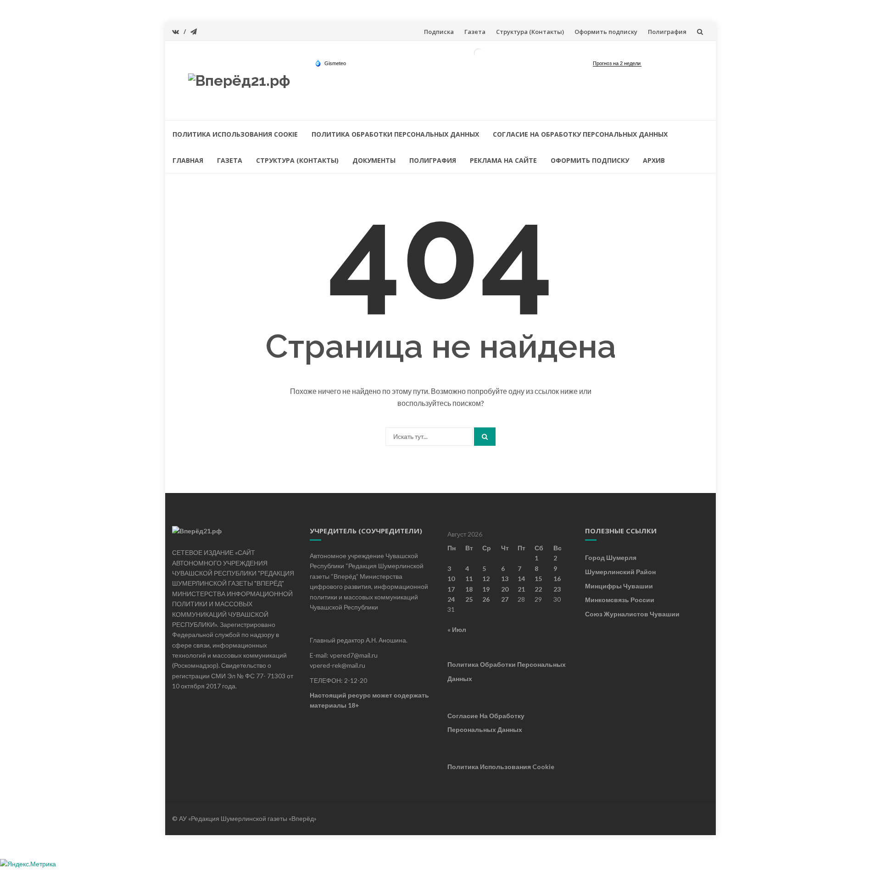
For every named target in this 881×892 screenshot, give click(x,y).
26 (486, 599)
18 (469, 589)
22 (538, 589)
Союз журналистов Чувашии (632, 614)
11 (469, 578)
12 (486, 578)
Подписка (439, 32)
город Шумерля (610, 557)
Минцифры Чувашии (619, 586)
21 (521, 589)
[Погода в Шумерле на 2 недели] (617, 63)
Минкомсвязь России (619, 600)
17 (451, 589)
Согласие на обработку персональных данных (580, 134)
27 (504, 599)
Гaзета (474, 32)
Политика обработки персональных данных (395, 134)
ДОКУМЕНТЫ (374, 160)
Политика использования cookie (235, 134)
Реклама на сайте (503, 160)
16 (557, 578)
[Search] (485, 436)
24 (451, 599)
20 (504, 589)
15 (538, 578)
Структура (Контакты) (530, 32)
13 (504, 578)
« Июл (456, 629)
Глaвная (188, 160)
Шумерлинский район (620, 572)
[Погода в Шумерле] (478, 52)
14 (521, 578)
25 (469, 599)
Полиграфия (667, 32)
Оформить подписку (605, 32)
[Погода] (330, 63)
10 (451, 578)
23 (557, 589)
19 (486, 589)
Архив (654, 160)
